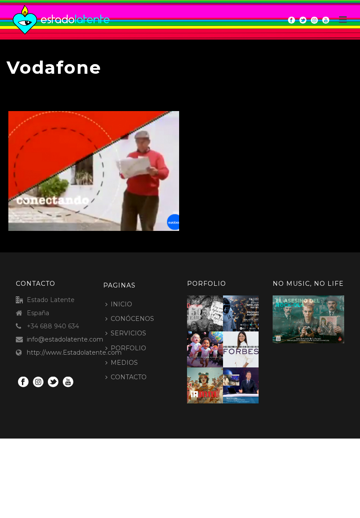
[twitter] (53, 382)
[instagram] (38, 382)
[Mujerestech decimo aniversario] (215, 347)
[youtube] (68, 382)
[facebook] (23, 382)
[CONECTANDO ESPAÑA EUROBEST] (110, 152)
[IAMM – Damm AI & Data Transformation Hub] (215, 383)
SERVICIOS (128, 333)
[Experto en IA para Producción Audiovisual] (251, 311)
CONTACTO (129, 377)
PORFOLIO (128, 348)
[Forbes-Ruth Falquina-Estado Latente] (251, 347)
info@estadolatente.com (65, 339)
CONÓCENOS (132, 319)
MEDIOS (124, 363)
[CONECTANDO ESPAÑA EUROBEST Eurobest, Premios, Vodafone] (93, 171)
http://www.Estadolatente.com (74, 352)
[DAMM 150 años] (215, 311)
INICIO (121, 304)
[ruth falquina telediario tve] (251, 383)
